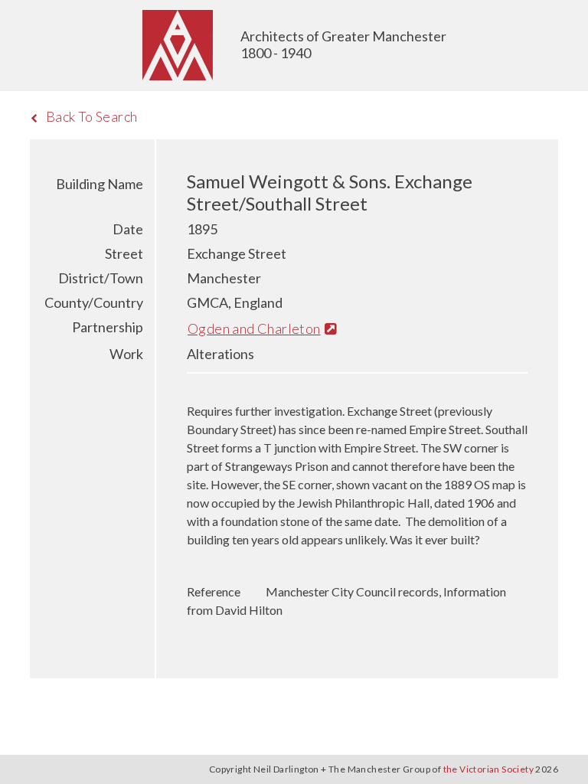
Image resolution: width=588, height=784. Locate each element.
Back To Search (92, 116)
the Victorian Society (488, 769)
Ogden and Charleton (254, 328)
